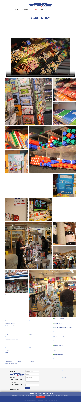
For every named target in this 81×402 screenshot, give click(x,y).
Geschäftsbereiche (27, 9)
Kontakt (42, 9)
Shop (35, 9)
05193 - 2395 (35, 1)
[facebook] (63, 1)
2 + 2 (26, 383)
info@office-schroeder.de (43, 1)
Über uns (17, 9)
